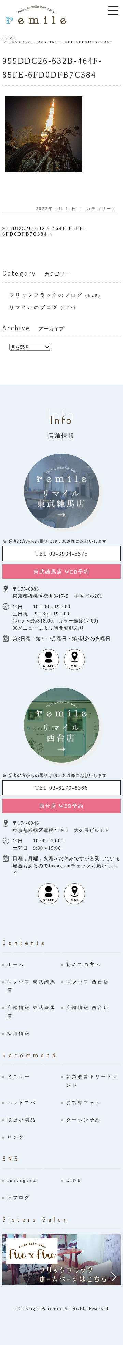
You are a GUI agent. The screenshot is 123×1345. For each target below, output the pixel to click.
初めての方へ (83, 964)
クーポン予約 (83, 1119)
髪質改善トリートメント (92, 1081)
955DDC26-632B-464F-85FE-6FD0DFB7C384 (44, 231)
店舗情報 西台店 (87, 1007)
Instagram (22, 1180)
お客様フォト (83, 1102)
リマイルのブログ (33, 307)
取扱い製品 (21, 1119)
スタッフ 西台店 (87, 981)
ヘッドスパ (21, 1102)
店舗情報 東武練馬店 (31, 1012)
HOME (9, 38)
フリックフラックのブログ (46, 295)
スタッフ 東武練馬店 (31, 986)
